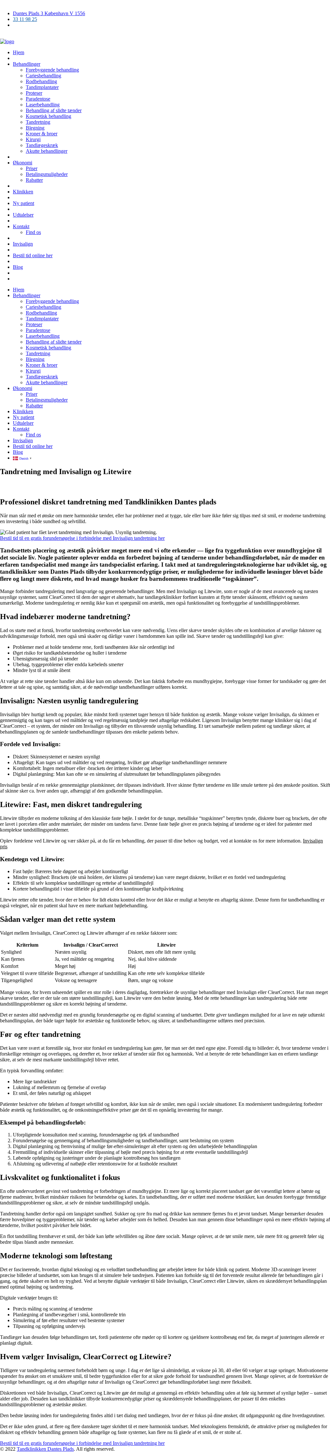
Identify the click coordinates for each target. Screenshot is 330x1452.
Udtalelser (23, 215)
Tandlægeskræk (42, 145)
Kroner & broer (41, 133)
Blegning (35, 128)
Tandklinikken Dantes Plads (45, 1449)
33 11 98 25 (25, 19)
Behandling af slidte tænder (54, 110)
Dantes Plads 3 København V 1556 (49, 13)
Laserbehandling (43, 104)
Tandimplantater (42, 87)
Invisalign (23, 244)
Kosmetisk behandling (48, 116)
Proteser (34, 93)
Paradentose (38, 99)
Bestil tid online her (33, 255)
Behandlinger (26, 64)
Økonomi (22, 162)
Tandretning (38, 122)
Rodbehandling (41, 81)
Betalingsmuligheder (47, 174)
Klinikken (23, 191)
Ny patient (23, 203)
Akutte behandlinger (46, 151)
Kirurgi (33, 139)
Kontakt (21, 226)
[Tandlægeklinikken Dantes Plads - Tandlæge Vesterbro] (7, 41)
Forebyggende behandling (52, 70)
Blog (18, 267)
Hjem (18, 52)
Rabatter (34, 180)
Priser (31, 168)
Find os (33, 232)
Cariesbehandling (43, 75)
